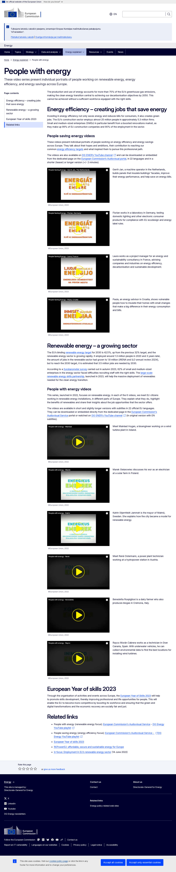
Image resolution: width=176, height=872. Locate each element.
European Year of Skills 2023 (135, 695)
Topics (18, 52)
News (120, 52)
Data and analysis (49, 52)
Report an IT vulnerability (15, 845)
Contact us (72, 839)
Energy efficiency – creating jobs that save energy (23, 102)
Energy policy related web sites (104, 805)
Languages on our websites (44, 845)
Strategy (30, 52)
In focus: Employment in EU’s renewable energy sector (82, 752)
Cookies (65, 845)
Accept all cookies (113, 862)
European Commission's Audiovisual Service (126, 724)
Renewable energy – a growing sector (22, 111)
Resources (94, 52)
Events (110, 52)
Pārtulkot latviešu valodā (22, 37)
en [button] (115, 14)
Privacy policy (79, 845)
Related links (13, 124)
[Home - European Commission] (25, 13)
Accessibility (112, 845)
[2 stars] (22, 768)
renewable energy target (78, 352)
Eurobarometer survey (75, 369)
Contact (94, 787)
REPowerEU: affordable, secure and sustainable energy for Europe (89, 747)
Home (7, 52)
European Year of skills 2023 (21, 119)
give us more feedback (54, 769)
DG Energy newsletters (15, 814)
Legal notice (96, 845)
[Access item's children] (36, 52)
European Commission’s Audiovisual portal (103, 158)
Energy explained (73, 52)
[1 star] (20, 768)
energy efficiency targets (70, 149)
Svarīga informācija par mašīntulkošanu (53, 37)
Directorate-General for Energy (147, 787)
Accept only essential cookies (145, 862)
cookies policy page (58, 861)
